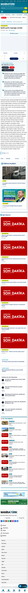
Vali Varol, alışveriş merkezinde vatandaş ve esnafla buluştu (15, 476)
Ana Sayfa (3, 21)
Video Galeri (4, 570)
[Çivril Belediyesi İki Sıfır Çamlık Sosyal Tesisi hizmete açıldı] (14, 248)
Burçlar (3, 576)
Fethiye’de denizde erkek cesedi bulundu (16, 443)
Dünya (3, 573)
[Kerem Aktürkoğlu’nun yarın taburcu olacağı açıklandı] (4, 462)
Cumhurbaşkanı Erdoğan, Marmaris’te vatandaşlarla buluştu (13, 305)
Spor (3, 564)
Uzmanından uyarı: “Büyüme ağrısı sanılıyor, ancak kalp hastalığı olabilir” (17, 483)
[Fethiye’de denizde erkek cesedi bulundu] (4, 442)
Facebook (16, 53)
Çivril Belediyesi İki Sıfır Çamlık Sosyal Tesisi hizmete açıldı (13, 259)
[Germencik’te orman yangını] (4, 429)
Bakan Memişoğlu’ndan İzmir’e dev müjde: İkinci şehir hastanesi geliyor (13, 328)
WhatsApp (5, 53)
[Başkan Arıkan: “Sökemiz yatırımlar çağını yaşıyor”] (14, 340)
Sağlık (3, 561)
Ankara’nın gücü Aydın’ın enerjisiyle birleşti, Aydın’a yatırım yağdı (13, 236)
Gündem (11, 1)
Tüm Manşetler (9, 21)
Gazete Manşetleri (5, 579)
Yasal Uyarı (7, 14)
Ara (26, 8)
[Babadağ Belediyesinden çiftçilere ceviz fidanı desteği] (14, 271)
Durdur (12, 67)
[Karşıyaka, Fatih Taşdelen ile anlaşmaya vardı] (4, 435)
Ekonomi (2, 1)
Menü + (25, 11)
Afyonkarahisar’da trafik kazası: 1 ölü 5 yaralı (17, 424)
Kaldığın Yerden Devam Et (7, 70)
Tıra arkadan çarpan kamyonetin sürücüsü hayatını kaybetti (13, 184)
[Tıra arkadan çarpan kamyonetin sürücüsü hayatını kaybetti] (14, 172)
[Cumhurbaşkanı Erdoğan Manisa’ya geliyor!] (14, 195)
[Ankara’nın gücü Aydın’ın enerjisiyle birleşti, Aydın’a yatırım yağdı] (14, 224)
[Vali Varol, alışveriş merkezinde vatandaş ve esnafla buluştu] (4, 475)
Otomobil (3, 558)
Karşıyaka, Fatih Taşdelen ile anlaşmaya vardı (17, 436)
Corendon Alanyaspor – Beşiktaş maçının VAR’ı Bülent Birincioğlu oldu (17, 449)
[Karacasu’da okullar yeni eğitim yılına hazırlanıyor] (4, 455)
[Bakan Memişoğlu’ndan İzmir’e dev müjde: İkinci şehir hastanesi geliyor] (14, 317)
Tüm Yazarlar (19, 14)
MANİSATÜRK (8, 4)
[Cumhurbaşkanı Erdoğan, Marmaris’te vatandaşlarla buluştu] (14, 293)
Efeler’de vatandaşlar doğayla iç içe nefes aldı (17, 469)
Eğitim (15, 1)
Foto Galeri (7, 1)
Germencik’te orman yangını (10, 17)
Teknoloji (3, 567)
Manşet (23, 1)
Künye (2, 14)
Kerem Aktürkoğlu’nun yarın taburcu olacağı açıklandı (17, 463)
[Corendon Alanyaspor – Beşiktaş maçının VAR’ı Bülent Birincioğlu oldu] (4, 449)
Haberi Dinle (5, 67)
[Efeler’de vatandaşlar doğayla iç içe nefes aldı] (4, 469)
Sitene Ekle (4, 582)
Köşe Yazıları (19, 1)
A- (4, 58)
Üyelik (13, 14)
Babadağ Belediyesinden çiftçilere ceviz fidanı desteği (13, 282)
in (15, 521)
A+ (23, 58)
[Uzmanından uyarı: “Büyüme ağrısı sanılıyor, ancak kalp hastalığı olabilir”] (4, 482)
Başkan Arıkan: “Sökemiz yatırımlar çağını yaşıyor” (13, 351)
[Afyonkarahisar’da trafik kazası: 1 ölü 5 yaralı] (4, 423)
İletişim (4, 535)
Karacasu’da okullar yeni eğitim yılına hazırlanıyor (17, 456)
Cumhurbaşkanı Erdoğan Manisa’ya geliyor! (12, 205)
